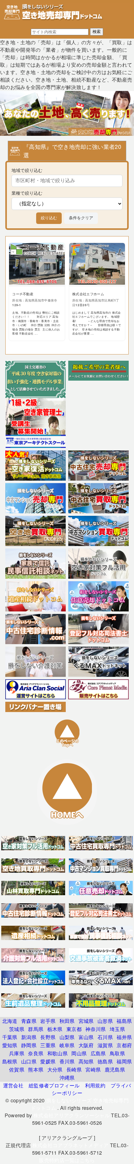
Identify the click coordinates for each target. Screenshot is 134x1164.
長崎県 (74, 1069)
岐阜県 (67, 1045)
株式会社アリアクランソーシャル (71, 1115)
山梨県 (67, 1037)
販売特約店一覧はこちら (67, 1160)
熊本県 (35, 1069)
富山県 (86, 1037)
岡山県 (79, 1053)
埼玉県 (117, 1029)
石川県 (105, 1037)
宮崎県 (93, 1069)
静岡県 (28, 1045)
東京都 (74, 1029)
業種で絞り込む (27, 192)
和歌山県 (57, 1053)
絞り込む (49, 218)
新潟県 (28, 1037)
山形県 (105, 1020)
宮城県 (86, 1020)
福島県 (124, 1020)
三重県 (47, 1045)
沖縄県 (67, 1077)
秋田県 (67, 1020)
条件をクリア (81, 218)
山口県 (28, 1061)
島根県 (9, 1061)
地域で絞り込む (27, 170)
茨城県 (16, 1029)
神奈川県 (95, 1029)
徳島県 (105, 1061)
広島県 (98, 1053)
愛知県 (9, 1045)
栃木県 (55, 1029)
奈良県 (35, 1053)
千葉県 (9, 1037)
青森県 (28, 1020)
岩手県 (47, 1020)
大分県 (55, 1069)
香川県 (67, 1061)
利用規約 (95, 1085)
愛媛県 (47, 1061)
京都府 (124, 1045)
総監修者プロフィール (54, 1085)
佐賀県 (16, 1069)
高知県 (86, 1061)
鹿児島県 (115, 1069)
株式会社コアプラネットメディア (70, 1145)
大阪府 (86, 1045)
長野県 (47, 1037)
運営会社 (13, 1085)
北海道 (9, 1020)
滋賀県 (105, 1045)
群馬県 (35, 1029)
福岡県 (124, 1061)
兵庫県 (16, 1053)
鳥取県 (117, 1053)
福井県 (124, 1037)
